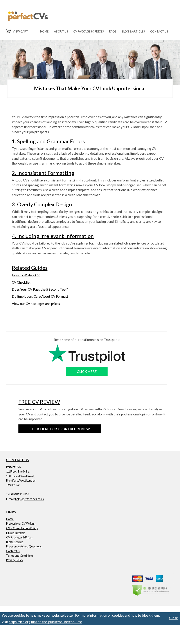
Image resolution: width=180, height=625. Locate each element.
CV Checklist (21, 282)
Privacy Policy (14, 560)
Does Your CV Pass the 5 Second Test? (40, 289)
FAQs (112, 31)
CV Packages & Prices (88, 31)
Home (44, 31)
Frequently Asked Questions (23, 546)
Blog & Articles (133, 31)
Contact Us (159, 31)
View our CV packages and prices (36, 304)
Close (173, 618)
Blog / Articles (14, 541)
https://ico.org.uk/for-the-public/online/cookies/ (45, 622)
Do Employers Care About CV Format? (40, 296)
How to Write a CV (26, 275)
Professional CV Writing (20, 523)
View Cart (20, 31)
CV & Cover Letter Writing (22, 528)
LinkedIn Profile (15, 532)
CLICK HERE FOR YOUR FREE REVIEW (59, 429)
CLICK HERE (87, 371)
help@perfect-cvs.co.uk (29, 499)
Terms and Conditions (19, 555)
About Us (61, 31)
